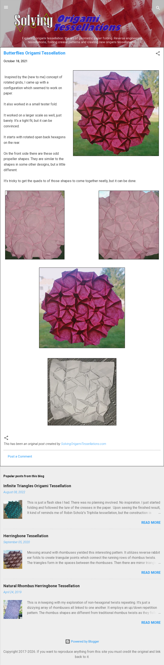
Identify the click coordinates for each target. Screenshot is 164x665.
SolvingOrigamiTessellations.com (83, 444)
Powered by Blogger (84, 641)
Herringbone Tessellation (25, 536)
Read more (151, 523)
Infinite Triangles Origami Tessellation (37, 486)
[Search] (158, 8)
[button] (157, 54)
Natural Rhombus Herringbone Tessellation (41, 586)
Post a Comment (20, 456)
